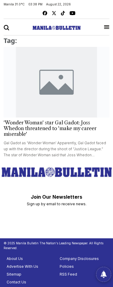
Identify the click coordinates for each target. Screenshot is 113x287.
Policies (67, 266)
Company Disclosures (79, 258)
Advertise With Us (22, 266)
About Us (15, 258)
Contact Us (16, 282)
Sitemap (14, 274)
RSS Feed (68, 274)
